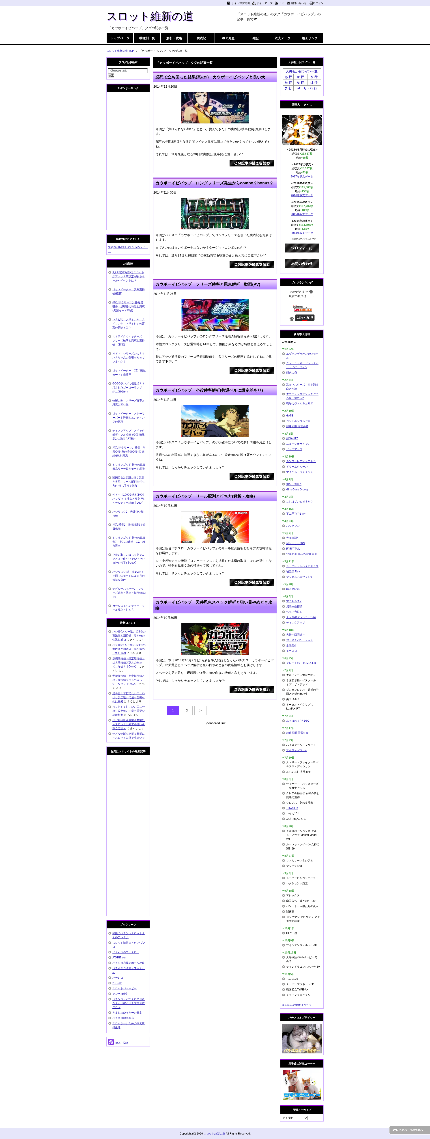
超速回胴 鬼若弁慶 (297, 426)
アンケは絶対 (120, 993)
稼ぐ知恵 (228, 38)
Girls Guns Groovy (297, 489)
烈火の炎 (291, 372)
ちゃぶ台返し (294, 611)
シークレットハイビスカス (302, 566)
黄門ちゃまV (293, 601)
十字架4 (291, 645)
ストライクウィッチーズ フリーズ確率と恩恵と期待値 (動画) (128, 340)
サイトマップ (264, 3)
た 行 (288, 82)
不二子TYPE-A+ (295, 513)
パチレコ (117, 977)
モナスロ (291, 650)
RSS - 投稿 (121, 1042)
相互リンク (310, 38)
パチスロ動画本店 (123, 1018)
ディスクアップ (295, 622)
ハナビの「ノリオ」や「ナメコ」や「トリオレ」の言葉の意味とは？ (128, 323)
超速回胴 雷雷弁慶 (297, 732)
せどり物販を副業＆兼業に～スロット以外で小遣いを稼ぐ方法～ (128, 724)
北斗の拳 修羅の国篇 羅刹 (301, 554)
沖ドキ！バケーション (299, 640)
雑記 (255, 38)
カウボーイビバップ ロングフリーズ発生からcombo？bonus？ (214, 183)
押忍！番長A (293, 484)
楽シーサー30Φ (295, 543)
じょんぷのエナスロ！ (125, 952)
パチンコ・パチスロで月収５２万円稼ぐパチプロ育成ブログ (128, 1003)
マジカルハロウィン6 (299, 576)
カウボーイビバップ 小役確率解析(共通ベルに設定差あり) (209, 390)
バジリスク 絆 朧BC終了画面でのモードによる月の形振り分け (128, 575)
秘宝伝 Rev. (293, 571)
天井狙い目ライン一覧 (302, 71)
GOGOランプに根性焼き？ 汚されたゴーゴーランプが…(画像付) (129, 387)
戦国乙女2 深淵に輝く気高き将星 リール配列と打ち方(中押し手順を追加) (128, 481)
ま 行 (288, 88)
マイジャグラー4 (296, 750)
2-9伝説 (117, 983)
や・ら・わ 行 (307, 88)
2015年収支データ (302, 214)
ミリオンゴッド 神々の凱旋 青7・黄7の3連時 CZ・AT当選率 (130, 541)
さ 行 (314, 77)
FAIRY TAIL (293, 548)
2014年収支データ (302, 233)
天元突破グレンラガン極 (301, 617)
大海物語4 (292, 537)
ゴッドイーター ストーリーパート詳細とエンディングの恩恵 (128, 417)
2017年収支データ (302, 176)
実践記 (201, 38)
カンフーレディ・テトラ (301, 461)
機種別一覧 (147, 38)
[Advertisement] (215, 756)
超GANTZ (292, 438)
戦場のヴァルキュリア (299, 403)
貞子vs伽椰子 (294, 606)
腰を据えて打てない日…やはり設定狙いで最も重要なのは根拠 (128, 697)
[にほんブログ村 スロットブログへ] (305, 319)
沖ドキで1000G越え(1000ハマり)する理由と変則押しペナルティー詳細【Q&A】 (129, 498)
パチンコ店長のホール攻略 (128, 962)
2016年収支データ (302, 195)
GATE (289, 415)
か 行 (300, 77)
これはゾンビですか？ (299, 501)
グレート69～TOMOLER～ (302, 662)
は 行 (314, 82)
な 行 (300, 82)
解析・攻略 (174, 38)
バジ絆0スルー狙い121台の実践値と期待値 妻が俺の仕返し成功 (129, 635)
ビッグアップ (294, 449)
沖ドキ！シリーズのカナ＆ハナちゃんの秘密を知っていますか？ (128, 357)
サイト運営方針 (240, 3)
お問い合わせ (298, 3)
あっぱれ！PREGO (297, 720)
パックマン (293, 525)
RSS (281, 3)
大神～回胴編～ (295, 634)
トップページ (120, 38)
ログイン (318, 3)
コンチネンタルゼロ (298, 421)
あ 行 (288, 77)
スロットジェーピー (124, 988)
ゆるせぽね (293, 589)
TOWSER (292, 808)
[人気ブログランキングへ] (302, 309)
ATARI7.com (119, 957)
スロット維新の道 (150, 16)
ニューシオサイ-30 (297, 443)
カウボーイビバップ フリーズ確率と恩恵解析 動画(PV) (207, 284)
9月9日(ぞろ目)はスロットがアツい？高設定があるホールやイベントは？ (128, 276)
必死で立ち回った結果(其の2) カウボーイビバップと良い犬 (210, 77)
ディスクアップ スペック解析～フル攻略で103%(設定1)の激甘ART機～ (128, 434)
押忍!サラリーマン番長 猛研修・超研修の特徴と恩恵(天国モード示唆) (128, 306)
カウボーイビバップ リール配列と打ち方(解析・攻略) (205, 496)
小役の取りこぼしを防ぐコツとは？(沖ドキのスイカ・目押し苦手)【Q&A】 (129, 558)
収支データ (282, 38)
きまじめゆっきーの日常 (127, 1012)
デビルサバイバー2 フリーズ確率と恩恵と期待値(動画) (129, 592)
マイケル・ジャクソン (299, 472)
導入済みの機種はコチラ (296, 1005)
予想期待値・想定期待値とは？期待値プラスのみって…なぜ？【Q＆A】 (128, 662)
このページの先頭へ (411, 1130)
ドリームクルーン (297, 466)
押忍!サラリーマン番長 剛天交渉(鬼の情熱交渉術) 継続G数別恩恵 (128, 451)
